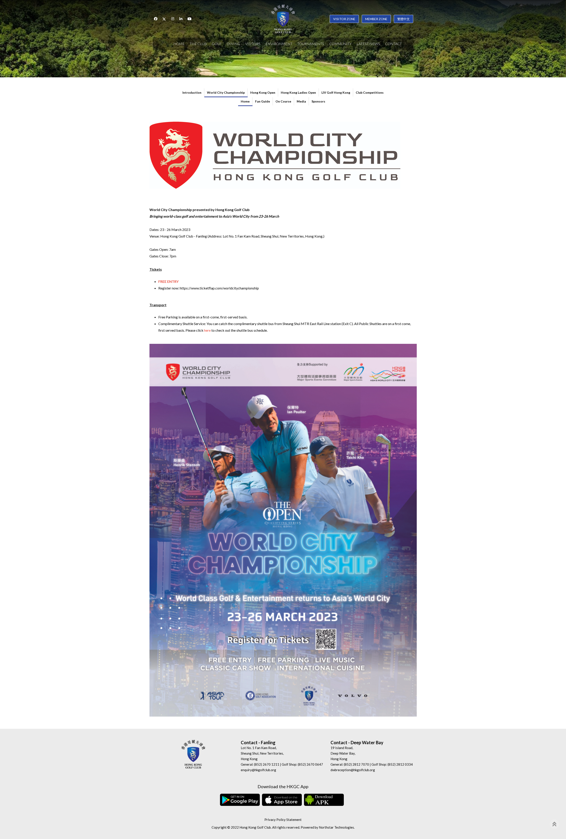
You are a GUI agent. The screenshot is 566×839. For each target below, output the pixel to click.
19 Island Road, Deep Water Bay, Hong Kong (343, 753)
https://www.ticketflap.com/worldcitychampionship (219, 288)
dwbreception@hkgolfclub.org (353, 770)
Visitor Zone (344, 19)
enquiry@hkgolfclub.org (258, 770)
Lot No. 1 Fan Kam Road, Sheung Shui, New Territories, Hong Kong (262, 753)
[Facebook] (155, 18)
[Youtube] (189, 18)
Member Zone (376, 19)
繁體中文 (403, 19)
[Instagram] (172, 18)
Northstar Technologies (336, 827)
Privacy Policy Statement (283, 820)
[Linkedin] (180, 18)
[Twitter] (164, 18)
